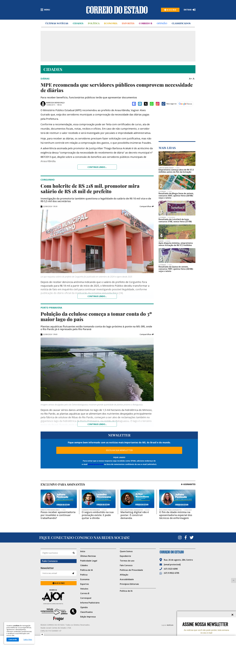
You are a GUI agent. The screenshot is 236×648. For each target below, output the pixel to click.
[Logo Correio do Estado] (117, 10)
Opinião (162, 23)
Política (93, 23)
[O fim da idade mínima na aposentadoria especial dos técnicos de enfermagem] (177, 499)
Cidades (78, 23)
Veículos (84, 589)
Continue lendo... (97, 167)
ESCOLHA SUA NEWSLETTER (119, 450)
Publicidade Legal (88, 561)
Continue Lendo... (97, 296)
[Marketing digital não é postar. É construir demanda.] (137, 499)
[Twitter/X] (145, 103)
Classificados (181, 23)
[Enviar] (73, 573)
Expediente (125, 556)
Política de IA (86, 570)
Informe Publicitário (90, 603)
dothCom (170, 625)
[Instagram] (157, 103)
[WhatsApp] (151, 103)
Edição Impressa (88, 617)
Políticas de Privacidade (131, 570)
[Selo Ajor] (59, 596)
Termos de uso (127, 561)
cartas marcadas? (169, 168)
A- (194, 78)
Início (82, 551)
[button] (147, 206)
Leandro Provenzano (94, 510)
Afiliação (124, 575)
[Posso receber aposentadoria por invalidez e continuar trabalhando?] (59, 499)
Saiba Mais (27, 640)
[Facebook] (134, 103)
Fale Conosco (126, 565)
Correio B (145, 23)
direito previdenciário (53, 510)
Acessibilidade (127, 579)
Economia (110, 23)
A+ (190, 78)
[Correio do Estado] (178, 552)
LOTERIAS (165, 191)
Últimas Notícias (56, 23)
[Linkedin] (139, 103)
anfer (164, 241)
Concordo (12, 639)
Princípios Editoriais (129, 584)
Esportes (128, 23)
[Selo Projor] (59, 614)
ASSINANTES (189, 484)
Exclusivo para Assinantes (134, 510)
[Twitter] (192, 537)
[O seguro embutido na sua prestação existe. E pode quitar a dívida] (99, 499)
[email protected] (95, 464)
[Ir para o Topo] (233, 580)
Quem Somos (126, 551)
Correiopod (85, 598)
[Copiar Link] (163, 103)
